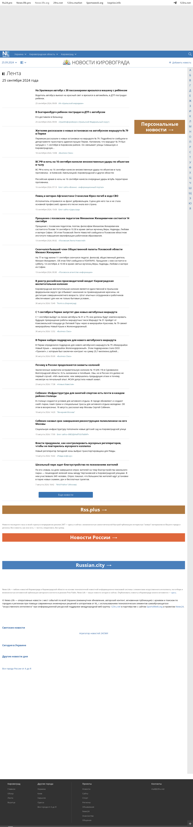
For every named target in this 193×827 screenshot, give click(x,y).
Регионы (86, 802)
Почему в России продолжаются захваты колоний (67, 365)
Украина (42, 789)
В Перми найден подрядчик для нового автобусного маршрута (75, 340)
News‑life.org (42, 2)
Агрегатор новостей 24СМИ (93, 633)
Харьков (42, 798)
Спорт (85, 798)
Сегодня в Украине (14, 645)
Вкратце (11, 802)
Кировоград (14, 783)
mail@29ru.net (158, 789)
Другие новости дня (15, 656)
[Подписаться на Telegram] (175, 2)
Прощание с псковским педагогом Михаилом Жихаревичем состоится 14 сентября (82, 220)
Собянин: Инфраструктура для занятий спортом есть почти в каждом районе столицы (80, 394)
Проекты (87, 783)
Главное (11, 789)
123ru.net (185, 2)
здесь (173, 592)
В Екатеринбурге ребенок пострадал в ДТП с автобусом (70, 112)
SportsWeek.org (155, 606)
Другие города (45, 783)
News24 (180, 606)
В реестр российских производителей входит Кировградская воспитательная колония (74, 282)
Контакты (156, 783)
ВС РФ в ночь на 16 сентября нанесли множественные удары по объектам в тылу (82, 163)
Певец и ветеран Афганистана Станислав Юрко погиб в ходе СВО (76, 196)
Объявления (88, 807)
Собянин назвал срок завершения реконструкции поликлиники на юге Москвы (81, 422)
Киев (40, 793)
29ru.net (58, 2)
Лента (14, 73)
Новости (86, 789)
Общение (86, 820)
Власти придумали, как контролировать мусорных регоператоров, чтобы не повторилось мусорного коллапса (78, 444)
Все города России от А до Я (16, 668)
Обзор (11, 793)
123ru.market (74, 2)
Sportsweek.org (94, 2)
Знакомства (87, 815)
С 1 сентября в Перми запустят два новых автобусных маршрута (76, 312)
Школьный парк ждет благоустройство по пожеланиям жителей (76, 464)
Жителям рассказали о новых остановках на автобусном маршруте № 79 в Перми (81, 132)
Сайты (85, 793)
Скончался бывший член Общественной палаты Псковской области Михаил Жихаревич (79, 251)
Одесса (41, 802)
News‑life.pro (23, 2)
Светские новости (13, 627)
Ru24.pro (7, 2)
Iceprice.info (114, 2)
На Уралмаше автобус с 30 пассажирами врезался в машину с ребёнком (81, 90)
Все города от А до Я (47, 807)
